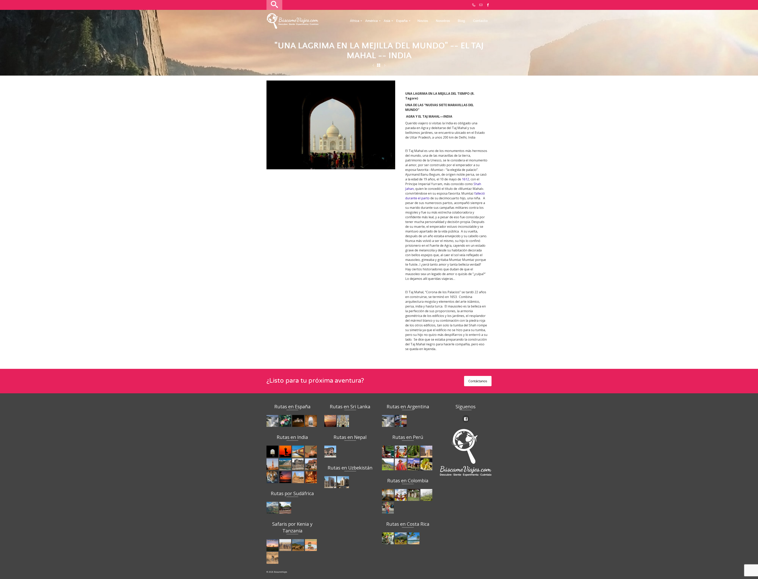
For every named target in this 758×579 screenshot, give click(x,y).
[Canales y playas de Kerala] (285, 477)
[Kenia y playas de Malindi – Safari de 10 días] (311, 545)
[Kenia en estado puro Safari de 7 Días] (285, 545)
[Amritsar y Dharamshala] (272, 464)
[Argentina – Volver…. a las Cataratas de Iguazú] (388, 421)
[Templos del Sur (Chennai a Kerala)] (298, 477)
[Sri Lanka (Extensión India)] (343, 421)
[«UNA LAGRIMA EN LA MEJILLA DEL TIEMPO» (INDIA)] (272, 451)
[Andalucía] (311, 421)
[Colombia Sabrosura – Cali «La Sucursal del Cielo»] (401, 495)
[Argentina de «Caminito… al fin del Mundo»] (401, 421)
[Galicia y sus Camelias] (285, 421)
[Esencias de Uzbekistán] (343, 482)
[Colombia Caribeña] (388, 508)
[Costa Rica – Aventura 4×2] (388, 538)
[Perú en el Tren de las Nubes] (388, 451)
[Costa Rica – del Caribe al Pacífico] (414, 538)
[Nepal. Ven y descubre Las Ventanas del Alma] (330, 451)
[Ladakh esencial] (285, 464)
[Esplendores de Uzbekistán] (330, 482)
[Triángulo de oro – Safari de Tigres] (272, 477)
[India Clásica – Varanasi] (311, 477)
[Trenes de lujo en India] (298, 451)
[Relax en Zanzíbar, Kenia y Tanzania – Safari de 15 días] (272, 545)
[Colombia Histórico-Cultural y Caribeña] (414, 495)
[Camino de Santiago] (272, 421)
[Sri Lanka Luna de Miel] (330, 421)
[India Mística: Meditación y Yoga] (373, 65)
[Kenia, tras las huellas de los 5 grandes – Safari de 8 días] (272, 558)
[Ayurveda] (311, 451)
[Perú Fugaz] (388, 464)
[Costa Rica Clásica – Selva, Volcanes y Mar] (401, 538)
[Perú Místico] (401, 451)
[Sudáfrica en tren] (285, 508)
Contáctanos (477, 381)
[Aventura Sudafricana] (272, 508)
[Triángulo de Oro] (384, 65)
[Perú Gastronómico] (426, 464)
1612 (465, 179)
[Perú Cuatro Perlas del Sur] (414, 464)
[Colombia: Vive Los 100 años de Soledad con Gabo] (388, 495)
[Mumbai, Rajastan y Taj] (311, 464)
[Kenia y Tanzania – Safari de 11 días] (298, 545)
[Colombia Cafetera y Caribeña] (426, 495)
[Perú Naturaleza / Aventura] (414, 451)
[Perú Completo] (401, 464)
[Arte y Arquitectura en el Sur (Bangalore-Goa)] (298, 464)
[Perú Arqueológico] (426, 451)
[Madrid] (298, 421)
